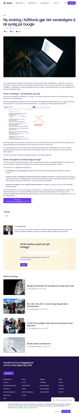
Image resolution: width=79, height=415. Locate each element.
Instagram (61, 385)
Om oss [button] (55, 3)
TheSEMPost (31, 96)
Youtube (60, 392)
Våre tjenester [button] (19, 3)
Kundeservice (7, 395)
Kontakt (72, 3)
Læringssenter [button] (44, 3)
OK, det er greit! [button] (66, 411)
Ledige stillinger (26, 385)
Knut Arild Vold (33, 288)
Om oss (24, 382)
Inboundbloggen (44, 385)
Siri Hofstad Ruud (33, 309)
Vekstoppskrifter (44, 392)
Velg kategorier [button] (57, 411)
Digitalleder (43, 382)
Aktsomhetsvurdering (27, 392)
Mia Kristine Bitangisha (35, 346)
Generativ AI (6, 389)
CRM (4, 398)
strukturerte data (54, 184)
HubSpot (5, 382)
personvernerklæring (26, 259)
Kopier (19, 31)
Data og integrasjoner (9, 392)
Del (7, 31)
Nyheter (24, 389)
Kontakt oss (8, 373)
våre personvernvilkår (30, 408)
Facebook (61, 389)
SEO (4, 15)
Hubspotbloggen (44, 389)
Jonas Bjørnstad (9, 28)
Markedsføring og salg (9, 385)
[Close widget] (74, 397)
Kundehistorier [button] (32, 3)
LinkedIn (60, 382)
